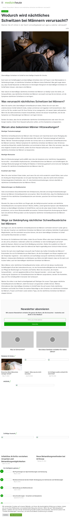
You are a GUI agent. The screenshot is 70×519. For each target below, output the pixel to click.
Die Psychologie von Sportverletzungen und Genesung (30, 471)
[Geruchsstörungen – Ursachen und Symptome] (6, 498)
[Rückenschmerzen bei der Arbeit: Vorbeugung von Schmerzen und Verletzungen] (6, 482)
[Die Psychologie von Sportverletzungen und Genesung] (6, 474)
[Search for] (68, 3)
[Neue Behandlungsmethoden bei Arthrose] (52, 445)
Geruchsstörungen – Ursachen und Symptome (27, 496)
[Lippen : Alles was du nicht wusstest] (35, 364)
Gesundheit (10, 7)
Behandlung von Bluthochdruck (23, 488)
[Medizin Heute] (13, 2)
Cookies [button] (5, 515)
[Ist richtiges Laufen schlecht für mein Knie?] (58, 364)
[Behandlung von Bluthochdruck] (6, 490)
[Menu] (2, 3)
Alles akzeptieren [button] (16, 515)
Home (4, 7)
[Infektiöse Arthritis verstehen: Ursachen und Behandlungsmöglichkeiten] (17, 445)
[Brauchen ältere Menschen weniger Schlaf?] (11, 364)
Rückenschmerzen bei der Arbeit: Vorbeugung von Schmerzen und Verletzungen (38, 480)
